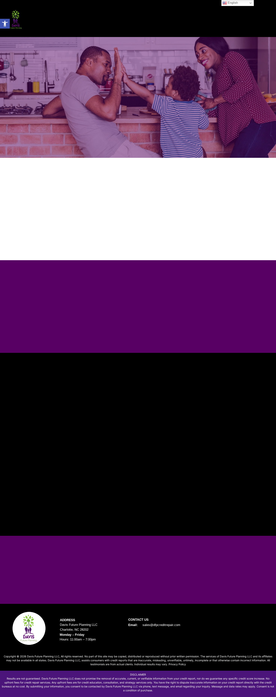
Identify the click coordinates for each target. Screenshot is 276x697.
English (232, 2)
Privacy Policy (177, 664)
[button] (5, 24)
